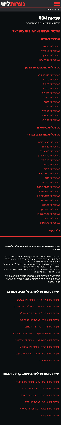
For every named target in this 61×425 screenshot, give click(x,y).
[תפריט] (57, 3)
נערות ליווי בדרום (50, 38)
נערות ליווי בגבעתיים (50, 151)
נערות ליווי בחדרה (51, 79)
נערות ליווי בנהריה (51, 92)
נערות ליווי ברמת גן (50, 209)
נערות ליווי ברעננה (51, 218)
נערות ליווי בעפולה (51, 110)
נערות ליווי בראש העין (49, 191)
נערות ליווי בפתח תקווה (48, 186)
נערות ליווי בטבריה (51, 88)
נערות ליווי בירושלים (48, 127)
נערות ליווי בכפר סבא (49, 173)
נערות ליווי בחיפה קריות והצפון (42, 67)
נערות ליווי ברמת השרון (48, 213)
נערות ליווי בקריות (51, 119)
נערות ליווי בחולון (52, 164)
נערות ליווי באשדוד (50, 50)
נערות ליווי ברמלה (51, 204)
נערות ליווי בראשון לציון (48, 195)
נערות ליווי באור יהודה (49, 142)
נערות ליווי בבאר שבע (49, 59)
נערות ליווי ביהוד (52, 168)
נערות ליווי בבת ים (51, 146)
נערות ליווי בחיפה (51, 83)
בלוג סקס (54, 230)
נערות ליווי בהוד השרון (49, 155)
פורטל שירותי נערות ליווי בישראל (36, 31)
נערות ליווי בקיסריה (50, 115)
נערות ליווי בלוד (52, 177)
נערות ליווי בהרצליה (50, 159)
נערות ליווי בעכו (52, 106)
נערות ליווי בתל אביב (50, 222)
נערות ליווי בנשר (52, 101)
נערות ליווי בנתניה (51, 182)
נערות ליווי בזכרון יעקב (48, 74)
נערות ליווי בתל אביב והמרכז (43, 134)
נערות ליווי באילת (51, 46)
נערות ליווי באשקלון (50, 55)
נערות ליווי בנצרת (51, 97)
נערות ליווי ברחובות (50, 200)
